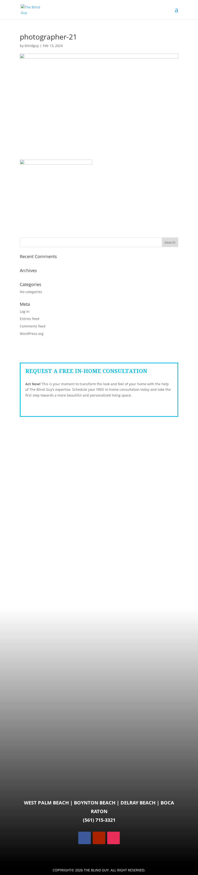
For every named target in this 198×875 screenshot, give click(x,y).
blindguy (32, 45)
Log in (24, 311)
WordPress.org (31, 333)
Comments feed (32, 326)
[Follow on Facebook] (84, 838)
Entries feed (29, 318)
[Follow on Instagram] (113, 838)
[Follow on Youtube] (99, 838)
